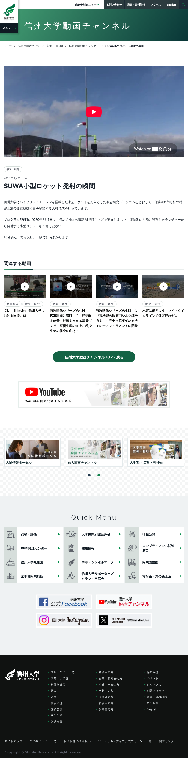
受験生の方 (106, 672)
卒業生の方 (106, 691)
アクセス (152, 703)
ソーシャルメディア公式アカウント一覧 (125, 741)
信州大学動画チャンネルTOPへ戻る (94, 357)
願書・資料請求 (157, 697)
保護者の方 (106, 697)
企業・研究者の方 (110, 678)
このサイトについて (43, 741)
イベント (152, 678)
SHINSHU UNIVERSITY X (124, 620)
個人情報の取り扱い (77, 741)
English (152, 709)
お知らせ (152, 672)
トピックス (154, 684)
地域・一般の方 (109, 684)
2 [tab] (98, 475)
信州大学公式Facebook (64, 601)
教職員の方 (106, 709)
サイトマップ (13, 741)
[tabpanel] (32, 452)
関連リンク (166, 741)
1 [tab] (89, 475)
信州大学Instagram (64, 620)
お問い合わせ (155, 691)
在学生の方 (106, 703)
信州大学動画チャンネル (124, 601)
